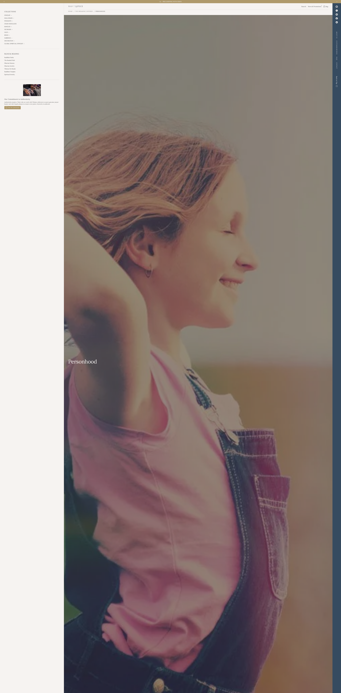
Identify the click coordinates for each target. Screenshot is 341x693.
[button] (304, 6)
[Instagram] (337, 7)
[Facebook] (337, 18)
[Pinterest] (337, 14)
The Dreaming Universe (84, 11)
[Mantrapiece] (75, 6)
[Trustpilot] (337, 22)
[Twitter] (337, 11)
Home (70, 11)
